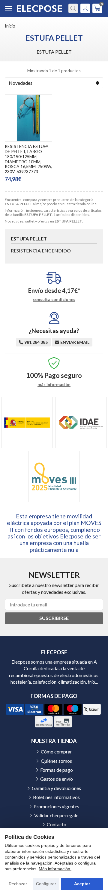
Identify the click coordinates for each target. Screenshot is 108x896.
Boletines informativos (56, 797)
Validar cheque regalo (56, 815)
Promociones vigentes (56, 806)
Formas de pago (56, 770)
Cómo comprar (56, 751)
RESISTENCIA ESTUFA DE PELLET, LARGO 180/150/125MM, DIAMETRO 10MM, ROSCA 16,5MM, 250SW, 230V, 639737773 (28, 159)
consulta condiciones (54, 299)
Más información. (55, 868)
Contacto (56, 824)
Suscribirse (54, 618)
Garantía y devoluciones (56, 788)
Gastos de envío (56, 779)
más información (54, 384)
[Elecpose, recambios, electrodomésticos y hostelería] (39, 8)
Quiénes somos (56, 761)
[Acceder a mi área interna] (85, 8)
